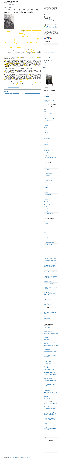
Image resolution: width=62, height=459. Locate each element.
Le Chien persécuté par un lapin (49, 173)
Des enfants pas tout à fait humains (50, 260)
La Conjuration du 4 (47, 327)
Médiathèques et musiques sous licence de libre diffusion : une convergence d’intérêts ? (51, 422)
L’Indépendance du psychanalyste (50, 351)
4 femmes (46, 223)
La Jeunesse (46, 201)
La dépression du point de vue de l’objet (51, 392)
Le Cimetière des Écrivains (48, 244)
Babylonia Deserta (47, 318)
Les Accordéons (47, 237)
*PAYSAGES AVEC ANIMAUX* (49, 94)
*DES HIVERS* (46, 96)
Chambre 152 (46, 225)
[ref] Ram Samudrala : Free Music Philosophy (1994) (49, 406)
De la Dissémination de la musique (50, 408)
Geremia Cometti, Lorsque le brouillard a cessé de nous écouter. (51, 281)
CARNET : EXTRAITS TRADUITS (49, 52)
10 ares (45, 164)
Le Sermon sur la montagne (49, 242)
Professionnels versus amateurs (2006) (50, 425)
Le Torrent (46, 130)
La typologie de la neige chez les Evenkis (51, 263)
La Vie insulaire (46, 146)
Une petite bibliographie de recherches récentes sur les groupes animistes (50, 258)
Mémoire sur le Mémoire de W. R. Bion (50, 363)
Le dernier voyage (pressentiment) (50, 157)
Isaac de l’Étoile (46, 310)
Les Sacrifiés (46, 140)
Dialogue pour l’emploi (48, 197)
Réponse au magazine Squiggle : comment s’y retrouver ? (49, 378)
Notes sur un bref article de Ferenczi (50, 382)
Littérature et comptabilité (48, 194)
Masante (45, 190)
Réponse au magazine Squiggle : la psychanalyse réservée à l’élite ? (50, 381)
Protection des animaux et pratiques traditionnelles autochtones (50, 290)
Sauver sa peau (46, 67)
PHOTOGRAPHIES (47, 57)
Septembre (46, 192)
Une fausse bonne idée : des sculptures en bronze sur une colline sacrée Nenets (51, 277)
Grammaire (46, 335)
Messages (46, 230)
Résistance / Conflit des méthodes (50, 374)
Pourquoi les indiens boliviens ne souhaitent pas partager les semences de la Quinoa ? (50, 287)
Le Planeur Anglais (47, 122)
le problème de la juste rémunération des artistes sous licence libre (50, 416)
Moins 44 (45, 182)
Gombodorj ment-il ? (47, 299)
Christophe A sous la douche (49, 111)
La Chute (45, 115)
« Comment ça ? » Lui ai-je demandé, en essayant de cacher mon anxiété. (18, 68)
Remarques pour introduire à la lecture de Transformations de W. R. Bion (50, 372)
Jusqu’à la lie (46, 206)
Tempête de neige (47, 204)
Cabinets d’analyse (47, 398)
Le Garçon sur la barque (48, 120)
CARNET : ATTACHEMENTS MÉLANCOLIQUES (48, 47)
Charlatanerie (46, 387)
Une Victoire (46, 232)
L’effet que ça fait (47, 349)
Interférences (46, 339)
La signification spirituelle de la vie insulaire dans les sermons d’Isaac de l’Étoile (50, 316)
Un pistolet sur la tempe (48, 228)
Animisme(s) (10, 87)
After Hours (46, 144)
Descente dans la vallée (48, 113)
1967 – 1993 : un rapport (48, 165)
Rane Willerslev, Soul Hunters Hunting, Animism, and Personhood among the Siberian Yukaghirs (50, 293)
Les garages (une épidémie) (49, 180)
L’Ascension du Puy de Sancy (49, 132)
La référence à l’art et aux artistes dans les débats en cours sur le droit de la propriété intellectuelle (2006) (50, 413)
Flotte (45, 167)
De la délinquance (47, 211)
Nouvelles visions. (47, 155)
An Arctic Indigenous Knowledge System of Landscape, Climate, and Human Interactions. (50, 266)
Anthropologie (16, 87)
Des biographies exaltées (48, 209)
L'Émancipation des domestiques (50, 69)
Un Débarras (46, 65)
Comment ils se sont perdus (49, 220)
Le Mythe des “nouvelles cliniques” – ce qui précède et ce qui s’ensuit (50, 356)
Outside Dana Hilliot (13, 457)
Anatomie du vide (47, 240)
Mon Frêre (46, 125)
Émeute (45, 221)
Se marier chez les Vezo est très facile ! (50, 271)
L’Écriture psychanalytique (48, 347)
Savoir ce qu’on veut (47, 390)
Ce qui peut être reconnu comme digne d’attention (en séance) (51, 331)
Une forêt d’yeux (47, 297)
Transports (46, 187)
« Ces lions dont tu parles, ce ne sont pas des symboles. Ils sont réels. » (51, 301)
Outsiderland (49, 21)
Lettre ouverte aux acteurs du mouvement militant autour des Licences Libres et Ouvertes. (49, 419)
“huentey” (46, 279)
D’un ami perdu (46, 152)
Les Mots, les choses (47, 361)
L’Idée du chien (46, 169)
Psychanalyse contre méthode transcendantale (49, 367)
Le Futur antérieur (47, 175)
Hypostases (46, 337)
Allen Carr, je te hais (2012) (48, 208)
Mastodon (50, 19)
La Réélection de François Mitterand (50, 118)
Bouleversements (47, 274)
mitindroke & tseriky (47, 273)
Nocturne (45, 134)
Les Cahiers (46, 123)
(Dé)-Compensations (47, 388)
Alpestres (45, 62)
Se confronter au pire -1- (48, 359)
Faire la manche (47, 159)
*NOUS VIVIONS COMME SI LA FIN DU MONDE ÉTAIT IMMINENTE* (50, 92)
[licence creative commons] (51, 27)
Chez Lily (45, 127)
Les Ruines (46, 235)
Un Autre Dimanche (47, 185)
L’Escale (45, 189)
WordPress (23, 457)
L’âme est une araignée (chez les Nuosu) (51, 283)
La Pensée (46, 199)
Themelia (28, 457)
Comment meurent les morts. (49, 213)
